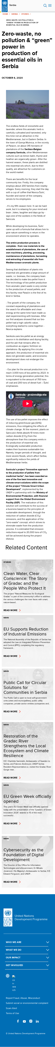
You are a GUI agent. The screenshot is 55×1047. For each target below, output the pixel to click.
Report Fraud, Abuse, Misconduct (23, 998)
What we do (13, 950)
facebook (17, 1021)
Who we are (13, 942)
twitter (11, 1021)
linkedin (37, 1021)
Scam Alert (11, 1008)
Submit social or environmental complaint (27, 1003)
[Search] (14, 983)
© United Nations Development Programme (25, 1033)
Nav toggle (49, 6)
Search (45, 6)
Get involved (14, 965)
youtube (24, 1021)
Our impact (13, 957)
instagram (30, 1021)
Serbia (12, 5)
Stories (25, 14)
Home (5, 14)
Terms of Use (12, 1013)
